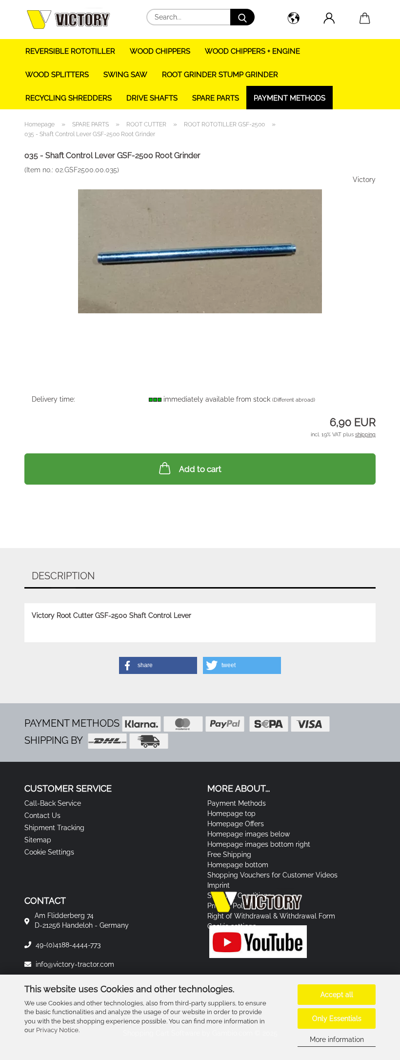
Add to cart (200, 469)
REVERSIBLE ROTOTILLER (70, 51)
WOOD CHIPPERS (160, 51)
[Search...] (242, 17)
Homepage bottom (237, 865)
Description (63, 576)
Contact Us (42, 815)
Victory (364, 179)
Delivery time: (53, 399)
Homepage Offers (235, 824)
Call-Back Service (52, 803)
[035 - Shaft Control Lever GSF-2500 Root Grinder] (200, 247)
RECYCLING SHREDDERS (68, 98)
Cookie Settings (49, 852)
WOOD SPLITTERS (57, 74)
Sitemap (37, 840)
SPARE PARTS (215, 98)
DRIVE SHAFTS (152, 98)
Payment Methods (289, 98)
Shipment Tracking (54, 828)
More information (337, 1039)
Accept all (336, 995)
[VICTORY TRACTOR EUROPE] (72, 19)
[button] (293, 19)
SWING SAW (125, 74)
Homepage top (231, 813)
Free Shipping (229, 854)
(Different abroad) (293, 400)
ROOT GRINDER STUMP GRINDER (220, 74)
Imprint (218, 885)
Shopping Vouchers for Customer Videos (272, 875)
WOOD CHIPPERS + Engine (252, 51)
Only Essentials (336, 1018)
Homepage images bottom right (258, 844)
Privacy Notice (57, 1030)
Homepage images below (248, 834)
